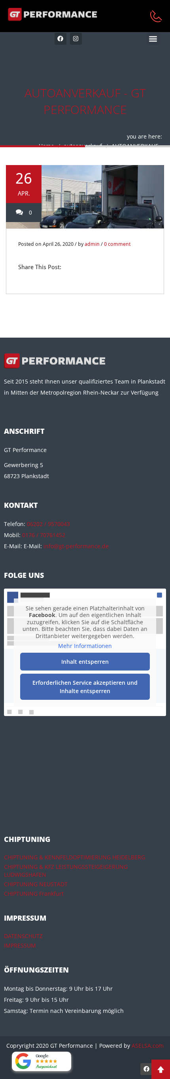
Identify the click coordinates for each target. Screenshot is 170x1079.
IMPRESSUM (20, 945)
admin (92, 244)
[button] (153, 38)
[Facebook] (60, 39)
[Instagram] (76, 39)
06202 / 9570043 (48, 524)
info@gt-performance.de (76, 546)
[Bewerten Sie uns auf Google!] (41, 1061)
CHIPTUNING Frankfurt (34, 893)
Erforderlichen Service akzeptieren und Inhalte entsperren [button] (85, 687)
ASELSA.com (148, 1045)
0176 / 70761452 (43, 535)
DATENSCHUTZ (23, 936)
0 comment (117, 244)
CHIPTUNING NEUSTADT (36, 884)
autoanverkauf (83, 146)
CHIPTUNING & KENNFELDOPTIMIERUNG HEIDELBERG (74, 857)
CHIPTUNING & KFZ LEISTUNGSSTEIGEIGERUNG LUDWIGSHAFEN (66, 870)
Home (46, 146)
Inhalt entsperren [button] (85, 661)
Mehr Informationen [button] (85, 646)
